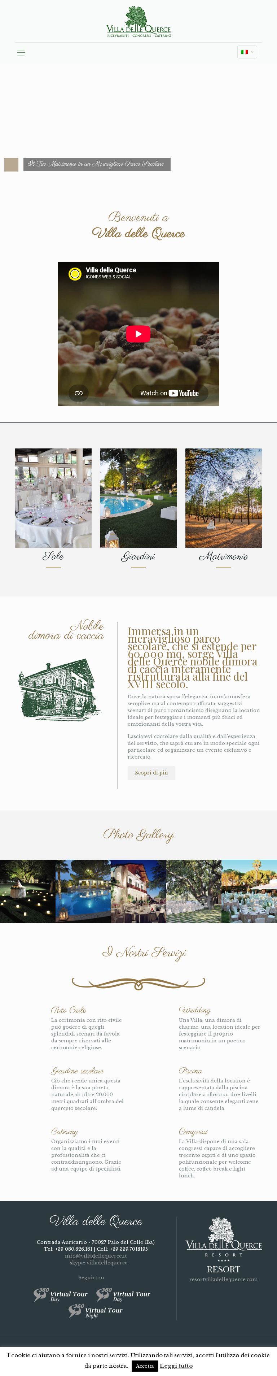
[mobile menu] (21, 53)
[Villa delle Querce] (138, 21)
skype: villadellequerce (98, 1263)
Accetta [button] (145, 1366)
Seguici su (92, 1278)
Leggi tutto (176, 1365)
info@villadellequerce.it (96, 1256)
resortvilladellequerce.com (223, 1279)
